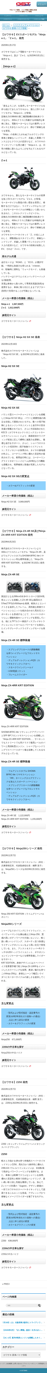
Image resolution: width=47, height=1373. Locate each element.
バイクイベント (8, 19)
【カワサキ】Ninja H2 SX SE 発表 (20, 337)
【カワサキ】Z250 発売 (14, 1082)
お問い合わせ (17, 1363)
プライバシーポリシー (30, 1363)
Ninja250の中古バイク (11, 1053)
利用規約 (41, 1363)
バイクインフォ (23, 15)
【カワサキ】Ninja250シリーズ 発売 (21, 848)
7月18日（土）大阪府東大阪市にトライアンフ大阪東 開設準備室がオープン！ (24, 1322)
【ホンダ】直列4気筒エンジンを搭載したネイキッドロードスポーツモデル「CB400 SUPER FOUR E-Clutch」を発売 (24, 1338)
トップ (2, 1363)
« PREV (6, 1284)
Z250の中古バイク (10, 1254)
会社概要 (9, 1363)
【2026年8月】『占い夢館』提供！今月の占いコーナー (24, 1330)
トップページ (7, 15)
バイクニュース (39, 15)
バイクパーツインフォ (23, 19)
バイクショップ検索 (39, 19)
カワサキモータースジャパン (14, 321)
